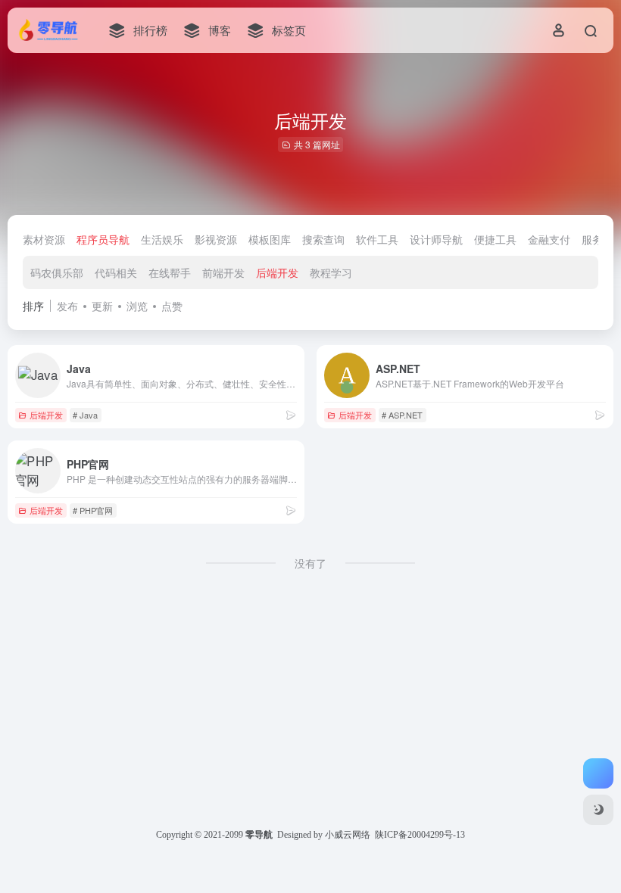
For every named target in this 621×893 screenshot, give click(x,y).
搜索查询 (323, 239)
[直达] (291, 414)
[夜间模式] (598, 810)
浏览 (137, 305)
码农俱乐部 (56, 272)
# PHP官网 (93, 510)
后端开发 (277, 272)
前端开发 (223, 272)
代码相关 (116, 272)
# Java (85, 415)
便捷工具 (495, 239)
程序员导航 (103, 239)
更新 (102, 305)
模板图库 (269, 239)
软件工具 (377, 239)
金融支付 (549, 239)
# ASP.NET (402, 415)
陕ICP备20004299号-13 (420, 834)
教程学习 (331, 272)
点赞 (172, 305)
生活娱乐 (162, 239)
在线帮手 (169, 272)
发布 (67, 305)
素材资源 (44, 239)
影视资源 (216, 239)
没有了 (310, 563)
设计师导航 (436, 239)
